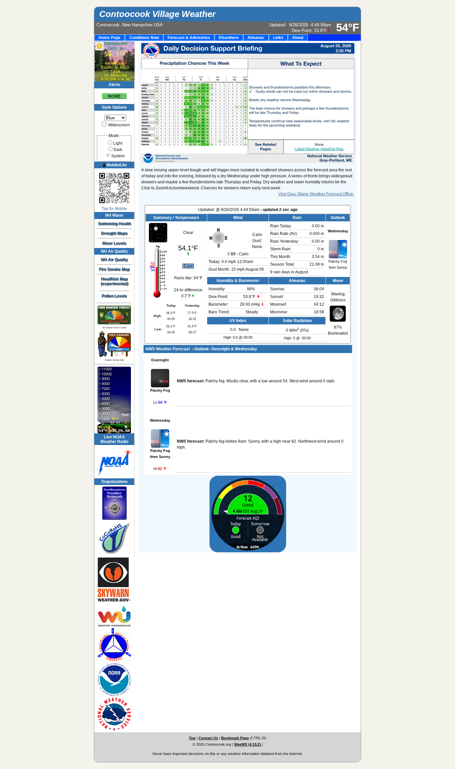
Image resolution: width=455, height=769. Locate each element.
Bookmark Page (235, 738)
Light (117, 143)
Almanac (255, 37)
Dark (118, 149)
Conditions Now (144, 37)
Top (192, 738)
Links (278, 37)
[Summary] (114, 93)
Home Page (110, 37)
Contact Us (208, 738)
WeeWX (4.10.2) (248, 744)
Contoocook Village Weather (157, 14)
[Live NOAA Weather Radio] (114, 461)
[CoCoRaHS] (114, 538)
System (118, 156)
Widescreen (118, 125)
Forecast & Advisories (189, 37)
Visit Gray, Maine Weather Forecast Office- (316, 194)
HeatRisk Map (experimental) (114, 281)
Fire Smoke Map (114, 269)
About (297, 37)
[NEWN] (114, 503)
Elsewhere (229, 37)
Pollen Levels (114, 296)
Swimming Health (114, 223)
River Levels (114, 243)
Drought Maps (114, 233)
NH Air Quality (114, 259)
